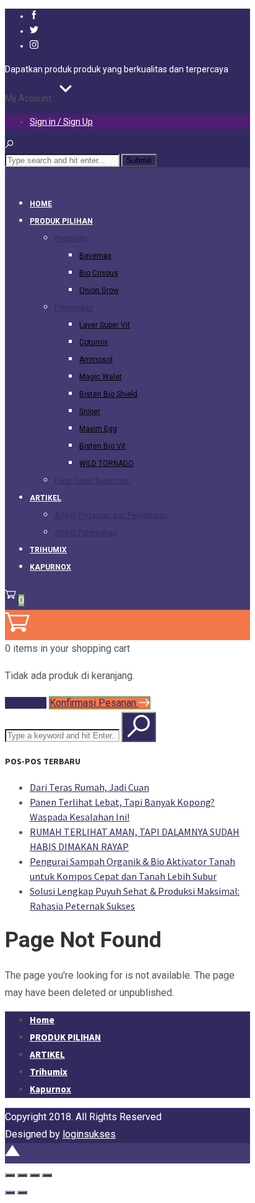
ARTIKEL (45, 498)
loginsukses (89, 1134)
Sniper (89, 411)
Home (41, 204)
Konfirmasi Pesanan (94, 703)
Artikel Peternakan (85, 532)
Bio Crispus (98, 273)
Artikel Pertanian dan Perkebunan (111, 515)
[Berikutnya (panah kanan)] (22, 1192)
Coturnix (93, 342)
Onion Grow (99, 290)
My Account (28, 98)
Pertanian (70, 238)
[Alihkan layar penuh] (22, 1175)
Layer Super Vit (104, 325)
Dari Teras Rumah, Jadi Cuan (89, 787)
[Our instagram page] (34, 46)
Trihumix (48, 550)
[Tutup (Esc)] (47, 1175)
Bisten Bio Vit (102, 446)
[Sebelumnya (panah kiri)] (10, 1192)
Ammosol (96, 359)
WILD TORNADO (106, 463)
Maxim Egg (98, 428)
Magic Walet (100, 377)
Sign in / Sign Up (61, 122)
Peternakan (73, 307)
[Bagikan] (35, 1175)
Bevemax (95, 255)
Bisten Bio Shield (108, 394)
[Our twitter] (34, 31)
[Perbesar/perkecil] (10, 1175)
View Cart (25, 703)
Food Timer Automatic (92, 480)
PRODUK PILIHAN (61, 221)
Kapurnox (50, 567)
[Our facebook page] (34, 16)
